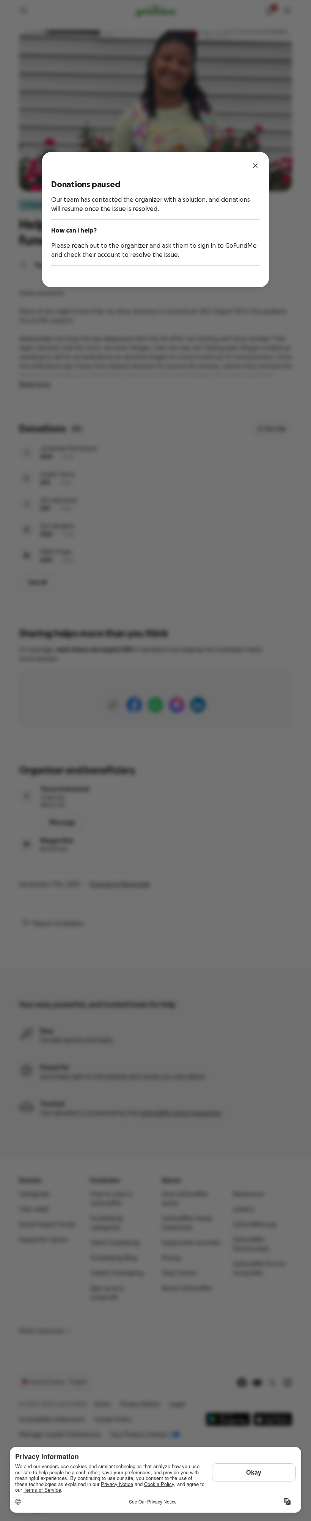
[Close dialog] (255, 165)
